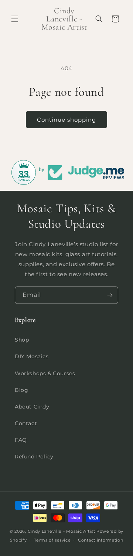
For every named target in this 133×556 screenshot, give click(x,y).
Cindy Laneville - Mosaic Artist (61, 531)
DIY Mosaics (32, 356)
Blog (21, 390)
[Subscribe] (110, 295)
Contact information (100, 540)
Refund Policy (34, 456)
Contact (26, 423)
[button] (15, 19)
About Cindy (32, 406)
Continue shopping (66, 119)
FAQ (21, 440)
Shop (22, 339)
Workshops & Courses (45, 373)
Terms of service (52, 540)
